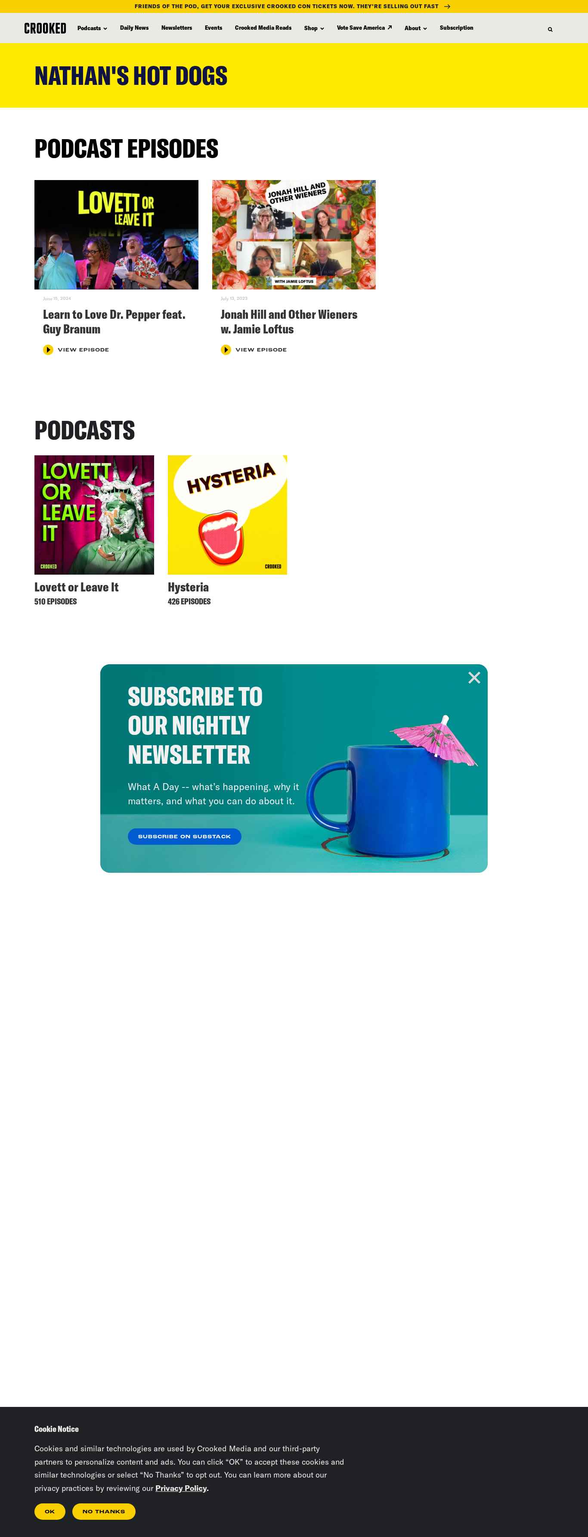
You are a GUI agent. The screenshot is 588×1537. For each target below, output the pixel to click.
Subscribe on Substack (184, 837)
